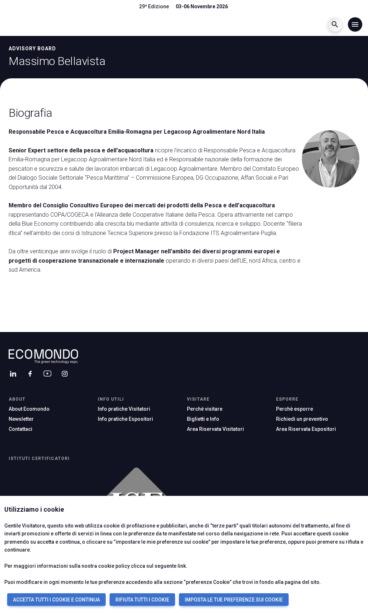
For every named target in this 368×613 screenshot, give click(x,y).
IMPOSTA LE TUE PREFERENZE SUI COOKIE (234, 600)
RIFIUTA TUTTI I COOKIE (142, 600)
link (182, 566)
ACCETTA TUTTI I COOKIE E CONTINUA (56, 600)
